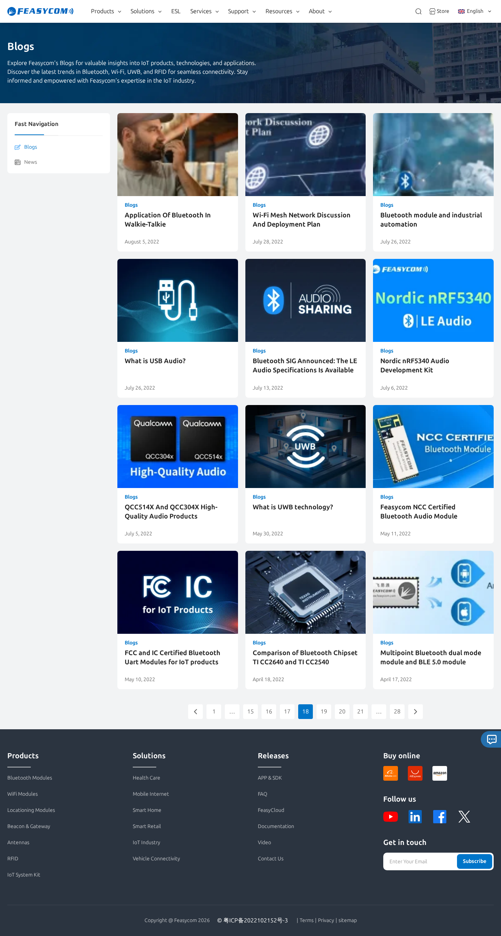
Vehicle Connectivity (156, 859)
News (30, 162)
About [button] (317, 11)
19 (324, 711)
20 (342, 711)
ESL (175, 11)
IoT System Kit (23, 875)
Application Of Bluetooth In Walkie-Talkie (168, 219)
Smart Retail (147, 826)
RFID (12, 859)
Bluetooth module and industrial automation (431, 219)
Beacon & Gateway (28, 826)
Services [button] (201, 11)
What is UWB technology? (293, 507)
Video (264, 842)
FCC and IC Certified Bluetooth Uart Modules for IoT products (172, 657)
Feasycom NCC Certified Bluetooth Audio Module (418, 511)
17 (287, 711)
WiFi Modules (22, 794)
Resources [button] (279, 11)
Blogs (30, 147)
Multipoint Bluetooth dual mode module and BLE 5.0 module (430, 657)
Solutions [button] (142, 11)
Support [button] (238, 11)
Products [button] (102, 11)
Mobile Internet (151, 794)
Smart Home (147, 810)
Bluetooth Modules (29, 778)
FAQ (262, 794)
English (475, 11)
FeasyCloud (271, 810)
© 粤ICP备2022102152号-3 (252, 920)
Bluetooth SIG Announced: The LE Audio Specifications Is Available (305, 365)
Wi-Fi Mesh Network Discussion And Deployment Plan (302, 219)
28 (397, 711)
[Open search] (418, 11)
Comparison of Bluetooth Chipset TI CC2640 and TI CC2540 (305, 657)
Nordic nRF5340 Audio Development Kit (414, 365)
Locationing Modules (31, 810)
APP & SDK (270, 778)
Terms (307, 920)
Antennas (18, 842)
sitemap (348, 920)
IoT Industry (146, 842)
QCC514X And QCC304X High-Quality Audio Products (171, 511)
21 (360, 711)
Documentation (276, 826)
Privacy (326, 920)
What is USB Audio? (155, 361)
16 (269, 711)
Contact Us (271, 859)
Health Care (146, 778)
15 (250, 711)
